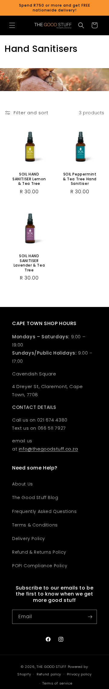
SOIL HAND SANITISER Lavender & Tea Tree (29, 263)
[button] (12, 25)
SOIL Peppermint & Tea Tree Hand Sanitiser (80, 179)
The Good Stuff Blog (35, 498)
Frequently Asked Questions (44, 511)
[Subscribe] (90, 617)
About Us (22, 484)
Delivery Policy (28, 539)
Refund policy (49, 674)
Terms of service (57, 683)
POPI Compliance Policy (39, 566)
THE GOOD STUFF (52, 666)
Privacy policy (79, 674)
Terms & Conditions (35, 525)
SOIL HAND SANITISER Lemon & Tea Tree (29, 179)
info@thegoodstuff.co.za (48, 449)
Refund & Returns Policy (39, 552)
